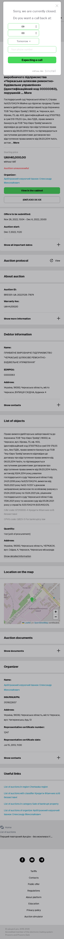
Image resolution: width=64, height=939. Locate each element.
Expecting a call (32, 60)
